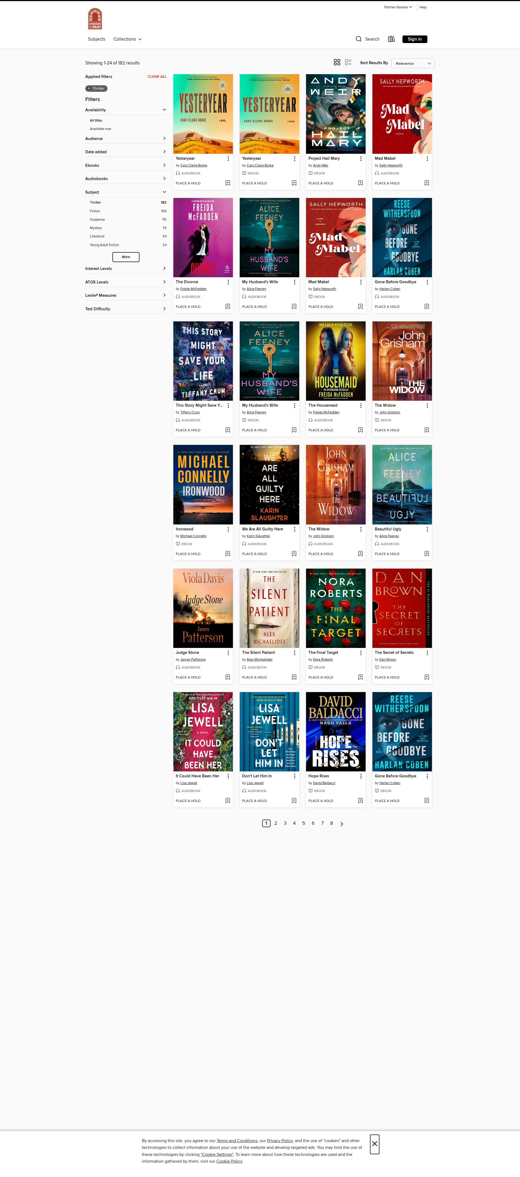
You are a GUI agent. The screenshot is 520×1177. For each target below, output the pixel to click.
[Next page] (342, 823)
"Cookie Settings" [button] (217, 1154)
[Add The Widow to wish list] (426, 430)
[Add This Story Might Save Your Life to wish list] (227, 430)
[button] (398, 7)
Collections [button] (125, 39)
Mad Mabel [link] (385, 158)
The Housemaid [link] (322, 405)
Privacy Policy (280, 1140)
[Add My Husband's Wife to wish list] (294, 307)
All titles (96, 120)
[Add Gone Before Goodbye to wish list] (426, 307)
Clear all (157, 76)
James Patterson (193, 659)
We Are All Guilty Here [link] (262, 529)
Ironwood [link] (184, 529)
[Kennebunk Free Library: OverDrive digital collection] (95, 19)
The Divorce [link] (187, 282)
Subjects (96, 39)
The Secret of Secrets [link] (394, 652)
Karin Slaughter (258, 536)
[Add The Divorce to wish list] (227, 307)
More (126, 257)
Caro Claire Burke (193, 165)
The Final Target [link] (323, 652)
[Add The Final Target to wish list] (360, 677)
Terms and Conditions (237, 1140)
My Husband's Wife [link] (260, 282)
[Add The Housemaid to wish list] (360, 430)
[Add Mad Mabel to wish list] (426, 183)
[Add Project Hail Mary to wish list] (360, 183)
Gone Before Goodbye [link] (395, 282)
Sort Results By (374, 63)
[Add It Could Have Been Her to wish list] (227, 801)
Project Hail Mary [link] (324, 158)
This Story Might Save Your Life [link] (200, 405)
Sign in (415, 39)
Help (423, 7)
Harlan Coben (389, 289)
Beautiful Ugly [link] (388, 529)
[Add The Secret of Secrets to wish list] (426, 677)
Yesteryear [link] (185, 158)
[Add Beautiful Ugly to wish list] (426, 554)
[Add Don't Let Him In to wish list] (294, 801)
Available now (100, 129)
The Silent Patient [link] (258, 652)
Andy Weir (320, 165)
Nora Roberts (323, 659)
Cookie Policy (229, 1161)
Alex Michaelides (259, 659)
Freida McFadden (193, 289)
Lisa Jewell (188, 783)
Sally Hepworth (390, 165)
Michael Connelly (193, 536)
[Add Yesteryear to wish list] (227, 183)
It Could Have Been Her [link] (197, 776)
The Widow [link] (385, 405)
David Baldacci (324, 783)
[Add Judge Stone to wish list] (227, 677)
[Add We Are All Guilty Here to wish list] (294, 554)
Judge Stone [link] (187, 652)
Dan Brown (387, 659)
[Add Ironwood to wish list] (227, 554)
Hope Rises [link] (318, 776)
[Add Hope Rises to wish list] (360, 801)
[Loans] (392, 40)
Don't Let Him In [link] (257, 776)
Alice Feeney (256, 289)
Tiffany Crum (190, 412)
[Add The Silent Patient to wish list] (294, 677)
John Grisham (389, 412)
